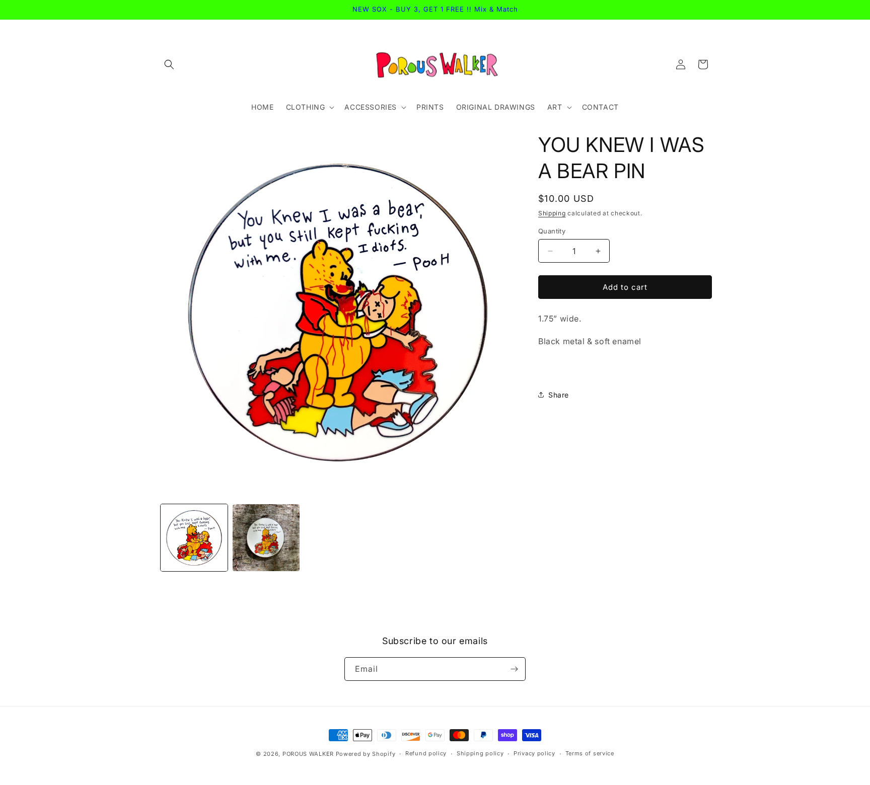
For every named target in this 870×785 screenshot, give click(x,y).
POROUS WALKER (308, 753)
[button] (169, 64)
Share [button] (558, 394)
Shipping (552, 213)
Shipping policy (480, 753)
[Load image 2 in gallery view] (266, 537)
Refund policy (426, 753)
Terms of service (589, 753)
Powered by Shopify (366, 753)
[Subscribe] (514, 669)
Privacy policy (534, 753)
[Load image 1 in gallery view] (194, 537)
